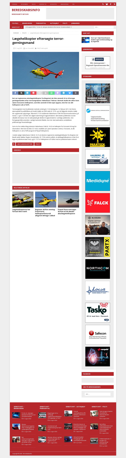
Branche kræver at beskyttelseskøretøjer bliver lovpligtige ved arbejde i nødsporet (80, 426)
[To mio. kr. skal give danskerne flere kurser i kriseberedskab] (16, 415)
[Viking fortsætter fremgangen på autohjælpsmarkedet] (68, 439)
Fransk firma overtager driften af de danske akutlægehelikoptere (67, 211)
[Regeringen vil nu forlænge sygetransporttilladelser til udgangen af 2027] (42, 415)
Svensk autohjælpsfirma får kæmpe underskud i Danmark (80, 413)
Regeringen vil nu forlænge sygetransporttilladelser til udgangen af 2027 (55, 415)
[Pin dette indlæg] (33, 93)
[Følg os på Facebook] (110, 4)
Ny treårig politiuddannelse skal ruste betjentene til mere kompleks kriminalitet (106, 427)
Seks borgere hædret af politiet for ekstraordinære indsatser (106, 413)
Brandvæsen (27, 23)
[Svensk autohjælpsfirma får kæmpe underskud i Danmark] (68, 413)
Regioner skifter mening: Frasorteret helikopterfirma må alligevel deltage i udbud (45, 212)
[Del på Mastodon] (58, 93)
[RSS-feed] (103, 4)
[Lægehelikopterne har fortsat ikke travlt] (22, 199)
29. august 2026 (27, 418)
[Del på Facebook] (15, 93)
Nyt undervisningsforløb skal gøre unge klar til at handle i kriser (28, 439)
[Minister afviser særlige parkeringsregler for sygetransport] (42, 439)
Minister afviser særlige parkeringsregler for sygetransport (55, 438)
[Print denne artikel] (46, 93)
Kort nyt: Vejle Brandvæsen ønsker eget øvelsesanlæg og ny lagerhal (101, 39)
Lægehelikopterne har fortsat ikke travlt (21, 210)
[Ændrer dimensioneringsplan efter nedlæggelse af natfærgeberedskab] (16, 426)
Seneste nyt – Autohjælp (75, 407)
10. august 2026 (79, 418)
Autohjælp (54, 23)
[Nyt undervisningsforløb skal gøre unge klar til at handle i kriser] (16, 439)
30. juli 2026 (104, 446)
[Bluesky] (106, 4)
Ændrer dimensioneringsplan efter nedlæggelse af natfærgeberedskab (28, 426)
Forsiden (14, 4)
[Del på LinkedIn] (27, 93)
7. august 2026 (78, 431)
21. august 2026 (53, 442)
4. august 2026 (104, 433)
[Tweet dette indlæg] (21, 93)
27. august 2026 (27, 431)
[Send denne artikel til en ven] (39, 93)
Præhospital (41, 23)
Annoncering (65, 4)
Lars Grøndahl (29, 48)
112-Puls (15, 23)
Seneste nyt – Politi (99, 407)
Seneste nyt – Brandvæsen (19, 407)
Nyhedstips (53, 4)
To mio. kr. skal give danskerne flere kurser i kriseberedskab (29, 414)
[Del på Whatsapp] (52, 93)
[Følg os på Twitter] (114, 4)
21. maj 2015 (18, 48)
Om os (33, 4)
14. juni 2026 (78, 442)
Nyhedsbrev (24, 4)
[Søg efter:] (104, 27)
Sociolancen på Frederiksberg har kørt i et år (55, 427)
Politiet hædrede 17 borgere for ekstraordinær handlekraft (105, 441)
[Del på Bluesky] (70, 93)
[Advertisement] (80, 13)
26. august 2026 (105, 418)
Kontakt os (42, 4)
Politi (65, 23)
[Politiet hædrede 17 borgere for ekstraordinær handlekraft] (94, 441)
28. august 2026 (53, 420)
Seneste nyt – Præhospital (45, 407)
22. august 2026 (53, 431)
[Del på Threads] (76, 93)
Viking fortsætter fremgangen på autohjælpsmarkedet (80, 438)
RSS (73, 4)
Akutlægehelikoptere (24, 144)
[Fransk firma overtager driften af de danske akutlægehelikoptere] (68, 199)
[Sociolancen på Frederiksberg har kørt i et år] (42, 428)
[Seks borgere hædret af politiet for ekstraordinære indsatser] (94, 413)
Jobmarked (75, 23)
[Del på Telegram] (64, 93)
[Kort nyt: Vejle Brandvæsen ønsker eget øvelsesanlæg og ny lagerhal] (85, 40)
